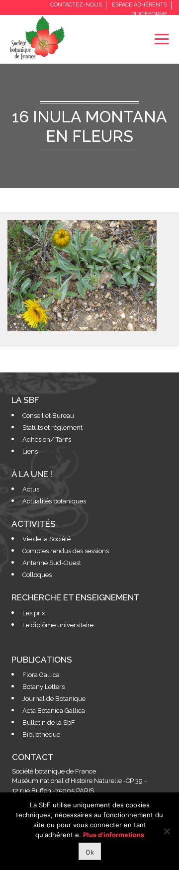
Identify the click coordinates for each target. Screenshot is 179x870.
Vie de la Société (46, 539)
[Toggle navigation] (161, 39)
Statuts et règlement (52, 427)
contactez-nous (76, 4)
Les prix (33, 613)
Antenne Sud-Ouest (51, 563)
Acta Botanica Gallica (53, 710)
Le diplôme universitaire (57, 625)
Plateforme (149, 14)
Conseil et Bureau (48, 415)
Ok (90, 852)
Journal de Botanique (54, 698)
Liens (30, 451)
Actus (30, 489)
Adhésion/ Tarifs (46, 439)
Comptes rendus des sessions (65, 551)
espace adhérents (139, 4)
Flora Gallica (41, 674)
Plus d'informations (113, 835)
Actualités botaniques (54, 501)
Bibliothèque (41, 734)
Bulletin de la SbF (48, 722)
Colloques (37, 575)
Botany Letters (43, 686)
